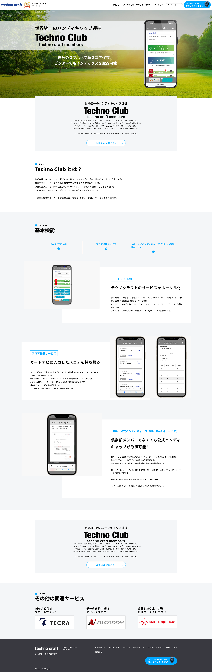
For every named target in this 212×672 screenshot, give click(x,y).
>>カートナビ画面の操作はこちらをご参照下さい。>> (51, 388)
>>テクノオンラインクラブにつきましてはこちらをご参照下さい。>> (138, 486)
